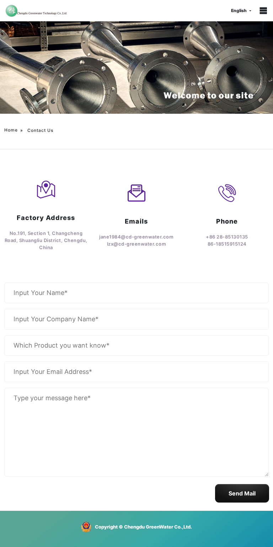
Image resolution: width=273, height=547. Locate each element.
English (239, 10)
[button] (242, 493)
